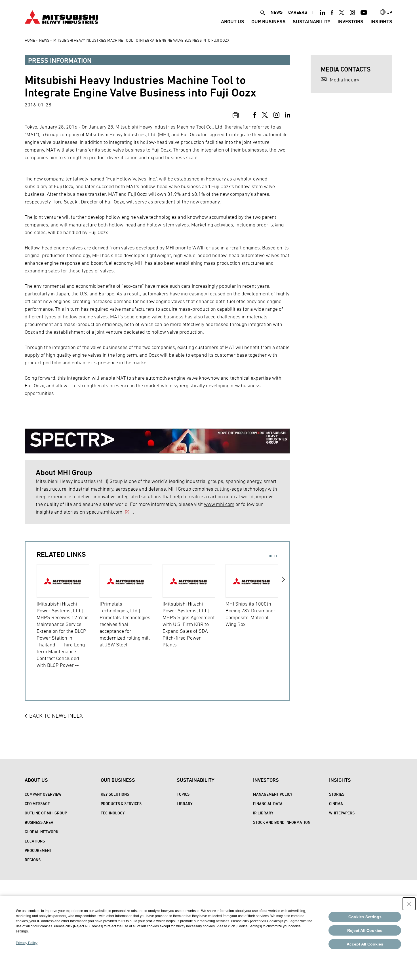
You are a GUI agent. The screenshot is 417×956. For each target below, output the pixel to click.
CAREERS (297, 12)
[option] (68, 616)
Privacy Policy (26, 943)
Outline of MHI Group (46, 812)
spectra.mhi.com (104, 512)
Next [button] (283, 620)
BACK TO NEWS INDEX (56, 716)
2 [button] (274, 556)
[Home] (61, 16)
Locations (35, 841)
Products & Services (121, 803)
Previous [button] (31, 620)
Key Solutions (115, 794)
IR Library (263, 812)
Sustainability (311, 21)
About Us (232, 21)
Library (185, 803)
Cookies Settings (365, 917)
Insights (381, 21)
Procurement (38, 850)
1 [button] (270, 556)
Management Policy (272, 794)
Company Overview (43, 794)
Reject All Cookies (364, 930)
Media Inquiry (344, 80)
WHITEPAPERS (342, 812)
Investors (350, 21)
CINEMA (336, 803)
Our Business (268, 21)
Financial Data (268, 803)
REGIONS (33, 859)
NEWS (277, 12)
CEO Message (37, 803)
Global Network (41, 831)
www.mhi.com (219, 504)
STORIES (336, 794)
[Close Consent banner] (409, 904)
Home (30, 40)
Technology (113, 812)
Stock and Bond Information (281, 822)
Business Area (39, 822)
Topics (183, 794)
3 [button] (277, 556)
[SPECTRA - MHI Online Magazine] (157, 437)
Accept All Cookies (365, 944)
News (44, 40)
